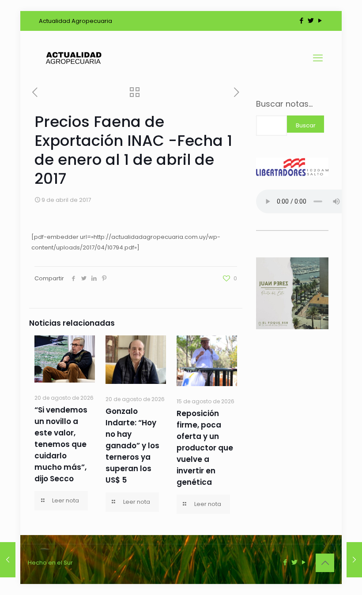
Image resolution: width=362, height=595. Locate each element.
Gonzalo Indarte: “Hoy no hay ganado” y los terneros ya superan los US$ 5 (132, 445)
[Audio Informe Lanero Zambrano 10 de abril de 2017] (354, 559)
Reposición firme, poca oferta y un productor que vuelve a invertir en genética (205, 447)
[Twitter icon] (310, 20)
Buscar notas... (284, 104)
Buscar (306, 125)
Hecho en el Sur (50, 562)
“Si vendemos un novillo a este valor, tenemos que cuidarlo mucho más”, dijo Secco (60, 444)
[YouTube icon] (320, 20)
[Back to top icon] (325, 563)
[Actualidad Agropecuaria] (73, 58)
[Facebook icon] (301, 20)
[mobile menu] (317, 58)
